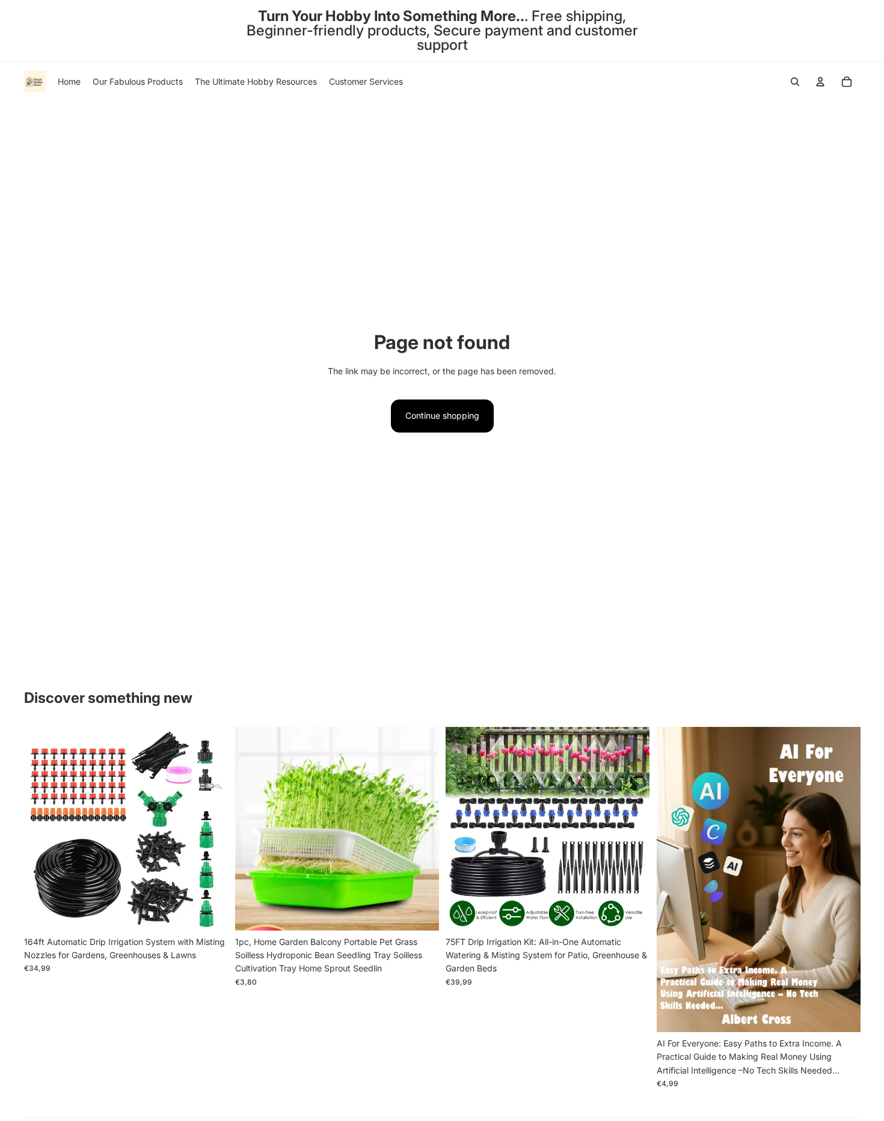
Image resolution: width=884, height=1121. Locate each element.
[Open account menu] (820, 81)
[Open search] (795, 81)
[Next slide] (210, 829)
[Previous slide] (42, 829)
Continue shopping (442, 415)
